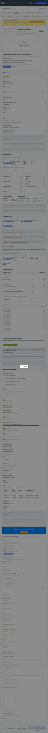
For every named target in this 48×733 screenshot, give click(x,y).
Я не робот (25, 366)
